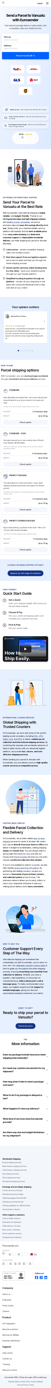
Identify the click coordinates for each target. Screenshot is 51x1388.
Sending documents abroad (12, 1202)
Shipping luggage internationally (14, 1198)
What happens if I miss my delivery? (21, 1108)
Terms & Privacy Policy (25, 1385)
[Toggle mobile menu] (47, 3)
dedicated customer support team (30, 965)
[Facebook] (37, 1277)
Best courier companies (11, 1230)
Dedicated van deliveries (11, 1222)
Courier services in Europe (12, 1190)
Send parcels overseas (11, 1209)
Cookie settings (37, 1382)
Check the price (25, 1026)
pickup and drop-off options (26, 868)
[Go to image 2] (21, 350)
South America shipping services (14, 1170)
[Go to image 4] (27, 350)
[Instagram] (42, 1277)
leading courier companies (18, 222)
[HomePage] (25, 1245)
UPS (41, 736)
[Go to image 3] (24, 350)
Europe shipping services (11, 1162)
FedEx (5, 739)
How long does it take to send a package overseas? (23, 1083)
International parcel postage (12, 1194)
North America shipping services (14, 1166)
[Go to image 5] (29, 350)
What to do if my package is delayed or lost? (22, 1097)
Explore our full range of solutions (25, 573)
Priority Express (20, 857)
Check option (25, 422)
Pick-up (7, 37)
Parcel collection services (12, 1233)
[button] (25, 46)
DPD (20, 739)
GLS (11, 739)
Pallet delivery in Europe (11, 1226)
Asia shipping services (10, 1174)
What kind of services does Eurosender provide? (23, 1120)
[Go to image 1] (18, 350)
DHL (36, 736)
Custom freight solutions (11, 1218)
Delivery (7, 45)
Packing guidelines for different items (16, 1206)
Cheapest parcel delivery (11, 1237)
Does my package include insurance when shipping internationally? (24, 1056)
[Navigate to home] (11, 3)
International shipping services (13, 1181)
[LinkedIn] (46, 1277)
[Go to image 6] (32, 350)
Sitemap (11, 1382)
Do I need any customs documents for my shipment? (24, 1070)
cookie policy (25, 1382)
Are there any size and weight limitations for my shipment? (23, 1134)
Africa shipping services (11, 1178)
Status (17, 1382)
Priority (6, 857)
